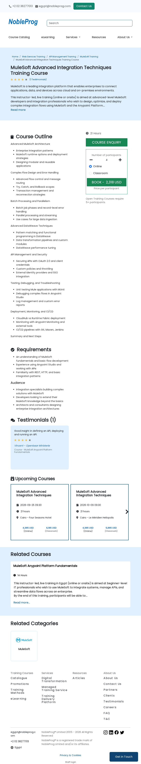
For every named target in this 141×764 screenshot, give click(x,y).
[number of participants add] (121, 160)
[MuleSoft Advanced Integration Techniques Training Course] (26, 21)
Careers (110, 707)
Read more (18, 110)
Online (97, 166)
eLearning (48, 37)
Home (15, 56)
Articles (79, 678)
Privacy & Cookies (70, 755)
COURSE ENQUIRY (106, 142)
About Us (123, 37)
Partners (111, 690)
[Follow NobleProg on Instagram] (106, 732)
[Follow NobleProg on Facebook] (117, 732)
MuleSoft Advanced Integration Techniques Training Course (47, 59)
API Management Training (62, 56)
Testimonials (114, 701)
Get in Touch (123, 757)
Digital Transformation (54, 679)
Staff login (70, 762)
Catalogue (19, 678)
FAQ (107, 713)
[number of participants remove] (92, 160)
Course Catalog (19, 37)
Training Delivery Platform (49, 699)
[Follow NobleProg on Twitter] (122, 732)
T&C (107, 719)
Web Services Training (33, 56)
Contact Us (84, 6)
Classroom (100, 173)
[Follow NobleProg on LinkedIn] (111, 732)
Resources (99, 37)
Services (72, 37)
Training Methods (17, 691)
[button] (126, 512)
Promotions (20, 684)
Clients (109, 696)
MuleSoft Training (89, 56)
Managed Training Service (55, 688)
